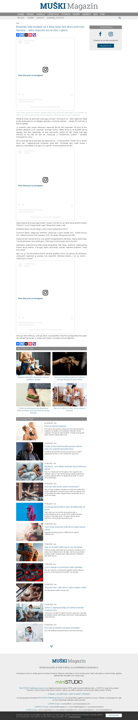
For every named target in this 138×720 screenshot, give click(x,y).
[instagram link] (110, 34)
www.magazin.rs (58, 707)
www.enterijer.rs (46, 710)
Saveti (40, 17)
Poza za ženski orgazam (55, 426)
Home (20, 14)
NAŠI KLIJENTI (75, 694)
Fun (102, 14)
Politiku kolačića (74, 717)
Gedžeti (86, 14)
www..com (81, 704)
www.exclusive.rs (96, 707)
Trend (30, 14)
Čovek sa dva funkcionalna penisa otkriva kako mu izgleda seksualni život (63, 447)
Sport (76, 14)
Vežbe (30, 17)
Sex (95, 14)
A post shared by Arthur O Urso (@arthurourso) (45, 330)
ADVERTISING (62, 694)
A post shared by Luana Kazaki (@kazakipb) (45, 217)
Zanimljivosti (55, 17)
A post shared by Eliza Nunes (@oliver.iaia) (45, 107)
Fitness (65, 14)
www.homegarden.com (66, 710)
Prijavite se (105, 46)
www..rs (66, 704)
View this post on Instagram (30, 75)
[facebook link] (100, 34)
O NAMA (51, 694)
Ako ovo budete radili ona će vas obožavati (63, 547)
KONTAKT (86, 694)
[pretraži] (120, 18)
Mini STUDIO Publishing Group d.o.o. (33, 688)
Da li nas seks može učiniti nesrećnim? (61, 486)
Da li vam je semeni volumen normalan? (62, 627)
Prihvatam (113, 715)
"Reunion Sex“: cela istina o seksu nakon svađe (65, 587)
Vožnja (40, 14)
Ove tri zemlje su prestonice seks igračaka (63, 567)
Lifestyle (53, 14)
